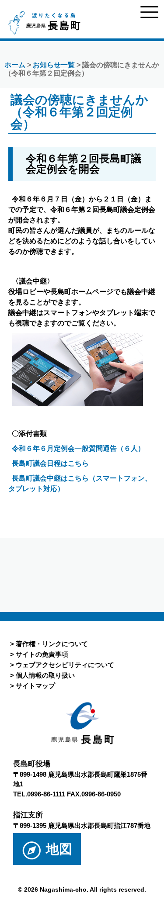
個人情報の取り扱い (45, 675)
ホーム (14, 65)
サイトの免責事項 (42, 654)
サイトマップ (35, 685)
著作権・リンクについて (52, 643)
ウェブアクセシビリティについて (65, 664)
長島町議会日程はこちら (50, 463)
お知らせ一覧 (54, 65)
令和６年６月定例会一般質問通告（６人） (78, 448)
